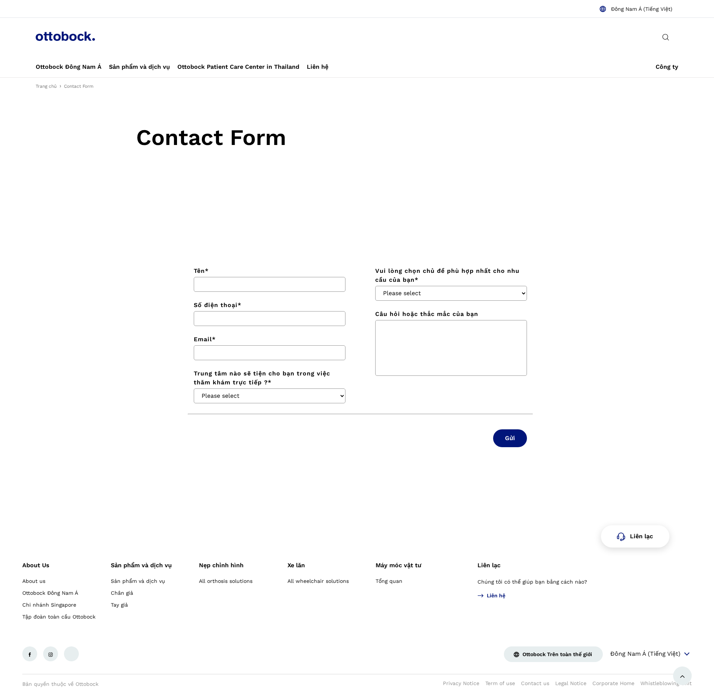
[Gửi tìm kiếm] (666, 37)
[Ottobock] (65, 37)
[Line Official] (71, 653)
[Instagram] (50, 653)
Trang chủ (46, 86)
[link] (69, 67)
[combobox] (635, 9)
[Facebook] (29, 653)
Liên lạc (489, 565)
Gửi (510, 438)
